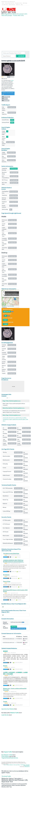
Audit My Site (5, 715)
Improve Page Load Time (9, 3)
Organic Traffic (8, 751)
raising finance (6, 419)
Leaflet (4, 306)
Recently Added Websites (26, 765)
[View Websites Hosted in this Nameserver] (15, 638)
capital (16, 417)
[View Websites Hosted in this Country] (8, 315)
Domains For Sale (18, 3)
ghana (24, 419)
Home (3, 3)
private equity (6, 417)
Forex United (5, 756)
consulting (24, 417)
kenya (17, 419)
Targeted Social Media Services (10, 757)
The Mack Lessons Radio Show (11, 553)
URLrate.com (27, 766)
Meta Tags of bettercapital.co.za (11, 415)
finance (13, 417)
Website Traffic (14, 712)
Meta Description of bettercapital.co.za (13, 408)
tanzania (20, 419)
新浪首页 (5, 651)
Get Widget (6, 100)
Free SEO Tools (5, 4)
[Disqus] (15, 810)
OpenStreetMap (10, 306)
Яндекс (5, 665)
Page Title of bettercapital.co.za (11, 401)
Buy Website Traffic (7, 754)
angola (13, 419)
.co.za (12, 80)
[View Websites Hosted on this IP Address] (12, 311)
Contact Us (18, 4)
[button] (15, 298)
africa (10, 417)
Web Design (25, 3)
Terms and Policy (16, 764)
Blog (21, 4)
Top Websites (23, 764)
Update (5, 98)
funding (20, 417)
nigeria (10, 419)
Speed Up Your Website (8, 709)
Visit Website (6, 96)
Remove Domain (12, 4)
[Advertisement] (15, 34)
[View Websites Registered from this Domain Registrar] (23, 622)
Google (5, 701)
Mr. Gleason (6, 574)
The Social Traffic (6, 776)
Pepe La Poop (6, 581)
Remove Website (9, 764)
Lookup (21, 56)
